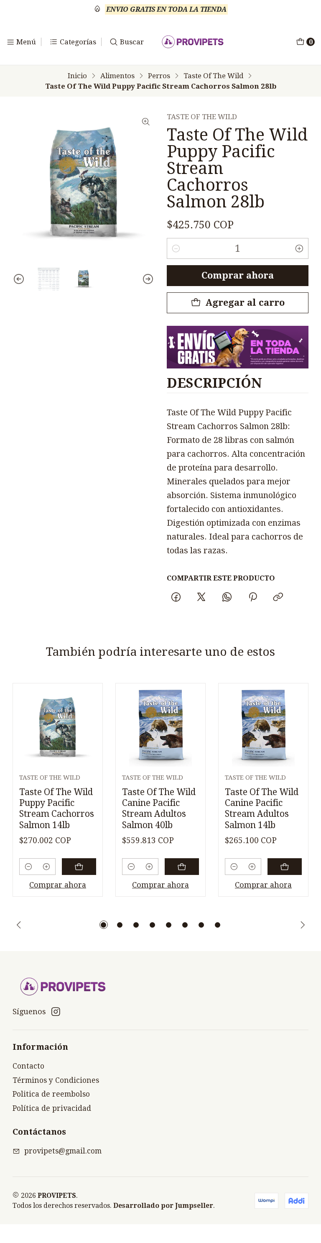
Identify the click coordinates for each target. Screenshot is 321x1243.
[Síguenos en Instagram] (56, 1012)
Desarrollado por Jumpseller (163, 1206)
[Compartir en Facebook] (176, 597)
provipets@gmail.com (63, 1151)
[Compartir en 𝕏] (201, 597)
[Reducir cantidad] (176, 248)
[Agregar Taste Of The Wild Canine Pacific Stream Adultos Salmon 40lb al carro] (182, 866)
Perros (159, 75)
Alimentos (117, 75)
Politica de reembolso (51, 1094)
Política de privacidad (52, 1108)
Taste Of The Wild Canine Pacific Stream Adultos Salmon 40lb (159, 808)
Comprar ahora (237, 275)
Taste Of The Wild (213, 75)
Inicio (77, 75)
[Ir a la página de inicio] (192, 41)
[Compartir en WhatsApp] (227, 597)
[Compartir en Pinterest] (252, 597)
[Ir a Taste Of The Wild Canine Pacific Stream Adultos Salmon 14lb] (263, 728)
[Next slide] (148, 279)
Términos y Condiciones (56, 1080)
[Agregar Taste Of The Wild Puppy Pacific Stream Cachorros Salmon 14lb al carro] (79, 866)
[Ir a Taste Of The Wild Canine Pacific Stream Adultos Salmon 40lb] (160, 728)
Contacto (28, 1066)
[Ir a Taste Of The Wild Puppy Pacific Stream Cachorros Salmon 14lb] (57, 728)
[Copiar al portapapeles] (278, 597)
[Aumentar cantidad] (299, 248)
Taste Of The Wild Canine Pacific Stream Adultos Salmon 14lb (261, 808)
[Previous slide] (19, 279)
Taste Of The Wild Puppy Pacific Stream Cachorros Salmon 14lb (56, 808)
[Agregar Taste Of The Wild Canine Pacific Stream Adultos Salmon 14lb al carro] (285, 866)
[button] (104, 925)
